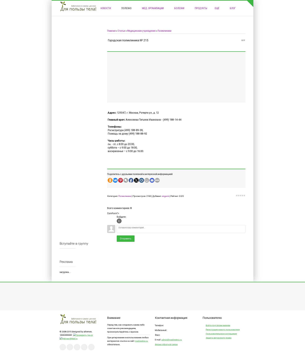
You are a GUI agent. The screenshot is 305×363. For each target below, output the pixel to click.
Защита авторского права (218, 338)
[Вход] (119, 221)
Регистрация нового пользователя (223, 329)
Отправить (125, 238)
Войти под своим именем (218, 325)
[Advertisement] (200, 77)
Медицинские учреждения (141, 31)
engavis (165, 196)
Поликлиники (164, 31)
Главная (111, 31)
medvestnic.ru (141, 341)
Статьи (121, 31)
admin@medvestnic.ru (171, 340)
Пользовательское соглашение (221, 333)
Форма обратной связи (166, 344)
